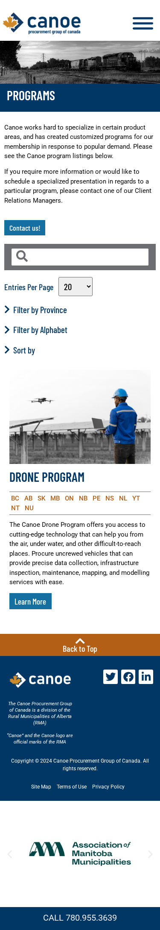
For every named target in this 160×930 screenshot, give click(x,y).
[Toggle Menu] (143, 23)
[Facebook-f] (128, 677)
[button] (9, 854)
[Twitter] (110, 677)
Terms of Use (72, 787)
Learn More (30, 601)
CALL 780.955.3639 (80, 918)
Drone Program (46, 476)
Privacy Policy (108, 787)
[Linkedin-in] (146, 677)
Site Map (41, 787)
